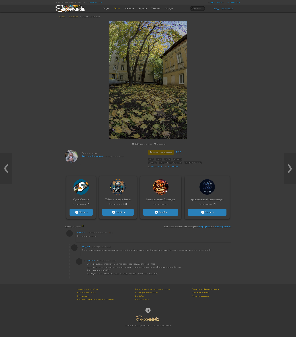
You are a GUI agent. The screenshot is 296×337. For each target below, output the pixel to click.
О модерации (83, 296)
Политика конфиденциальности (205, 289)
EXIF (178, 152)
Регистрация (227, 8)
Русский (220, 2)
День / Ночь (234, 2)
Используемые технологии (146, 292)
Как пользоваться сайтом (87, 289)
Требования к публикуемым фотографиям (95, 299)
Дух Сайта (139, 296)
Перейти (83, 212)
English (211, 2)
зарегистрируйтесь (223, 227)
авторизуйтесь (204, 227)
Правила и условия (200, 292)
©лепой (81, 232)
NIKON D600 (156, 166)
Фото (62, 16)
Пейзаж (73, 16)
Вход (216, 8)
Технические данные (161, 152)
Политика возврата (200, 296)
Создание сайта (142, 299)
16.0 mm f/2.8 (173, 166)
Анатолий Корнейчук (92, 156)
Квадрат (86, 246)
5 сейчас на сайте (94, 2)
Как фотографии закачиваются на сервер (152, 289)
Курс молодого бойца (86, 292)
